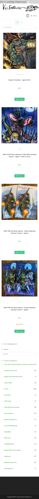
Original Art (7, 456)
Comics (19, 225)
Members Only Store (10, 462)
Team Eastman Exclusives (11, 407)
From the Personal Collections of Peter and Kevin (19, 364)
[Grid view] (17, 22)
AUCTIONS (7, 395)
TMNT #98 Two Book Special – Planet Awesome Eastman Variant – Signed (20, 232)
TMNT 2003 (7, 401)
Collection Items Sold (10, 370)
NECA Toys (7, 438)
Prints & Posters (20, 74)
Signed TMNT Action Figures (12, 450)
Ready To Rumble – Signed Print (19, 80)
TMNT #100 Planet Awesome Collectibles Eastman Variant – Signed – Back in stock (19, 155)
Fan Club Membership (10, 426)
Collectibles (7, 432)
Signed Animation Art (10, 419)
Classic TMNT (8, 383)
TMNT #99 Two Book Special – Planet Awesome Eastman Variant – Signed (20, 309)
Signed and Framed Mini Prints (13, 376)
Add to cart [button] (19, 99)
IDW (19, 149)
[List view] (21, 22)
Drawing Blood (8, 468)
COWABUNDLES (9, 444)
